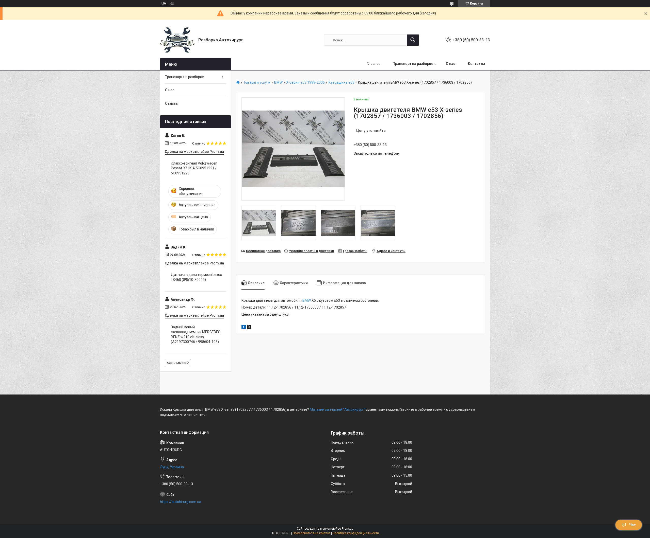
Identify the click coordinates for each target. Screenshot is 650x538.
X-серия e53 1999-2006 (305, 82)
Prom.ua (347, 528)
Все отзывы (176, 363)
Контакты (476, 64)
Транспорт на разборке (413, 64)
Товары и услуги (256, 82)
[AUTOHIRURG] (177, 40)
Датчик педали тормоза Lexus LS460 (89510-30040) (196, 277)
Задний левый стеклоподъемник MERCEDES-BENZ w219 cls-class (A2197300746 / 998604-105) (196, 334)
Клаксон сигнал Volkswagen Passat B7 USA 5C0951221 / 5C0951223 (194, 168)
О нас (450, 64)
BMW (278, 82)
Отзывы (171, 103)
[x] (249, 328)
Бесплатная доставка (263, 251)
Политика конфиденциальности (356, 533)
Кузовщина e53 (341, 82)
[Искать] (413, 40)
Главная (374, 64)
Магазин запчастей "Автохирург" (337, 409)
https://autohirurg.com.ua (180, 502)
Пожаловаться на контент (311, 533)
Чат (632, 525)
